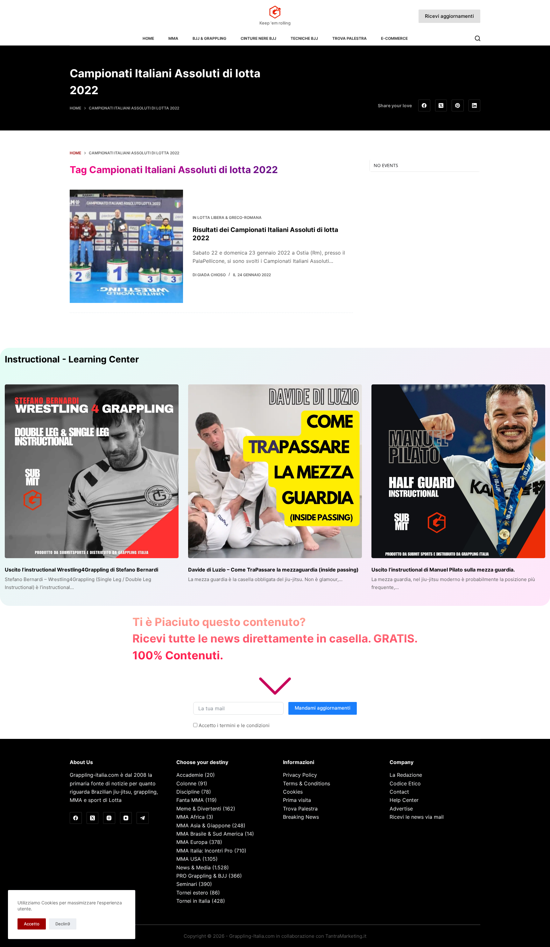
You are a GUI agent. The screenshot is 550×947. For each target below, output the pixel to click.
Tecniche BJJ (304, 38)
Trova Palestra (349, 38)
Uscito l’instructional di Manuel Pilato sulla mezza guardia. (443, 569)
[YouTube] (126, 818)
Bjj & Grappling (209, 38)
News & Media (193, 867)
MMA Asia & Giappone (203, 825)
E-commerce (394, 38)
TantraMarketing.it (345, 936)
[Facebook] (424, 106)
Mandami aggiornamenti (322, 708)
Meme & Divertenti (198, 808)
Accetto (31, 923)
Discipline (188, 792)
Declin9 (62, 923)
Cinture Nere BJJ (258, 38)
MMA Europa (192, 842)
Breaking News (301, 817)
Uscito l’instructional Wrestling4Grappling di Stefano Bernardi (81, 569)
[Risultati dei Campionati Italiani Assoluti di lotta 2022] (126, 246)
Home (148, 38)
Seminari (186, 884)
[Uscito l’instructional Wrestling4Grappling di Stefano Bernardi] (92, 471)
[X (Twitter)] (441, 106)
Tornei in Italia (193, 901)
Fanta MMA (190, 800)
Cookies (293, 792)
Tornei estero (192, 892)
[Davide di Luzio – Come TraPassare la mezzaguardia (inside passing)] (275, 471)
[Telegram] (143, 818)
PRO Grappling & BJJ (201, 876)
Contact (399, 792)
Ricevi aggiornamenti (449, 16)
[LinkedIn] (475, 106)
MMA (173, 38)
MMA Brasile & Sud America (209, 834)
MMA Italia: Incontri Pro (204, 850)
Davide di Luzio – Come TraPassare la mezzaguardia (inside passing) (273, 569)
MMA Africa (190, 817)
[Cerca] (477, 38)
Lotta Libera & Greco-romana (229, 217)
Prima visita (297, 800)
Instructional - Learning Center (72, 359)
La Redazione (406, 775)
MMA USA (188, 859)
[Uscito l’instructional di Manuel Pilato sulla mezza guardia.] (458, 471)
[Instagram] (109, 818)
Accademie (189, 775)
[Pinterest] (458, 106)
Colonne (186, 783)
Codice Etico (405, 783)
